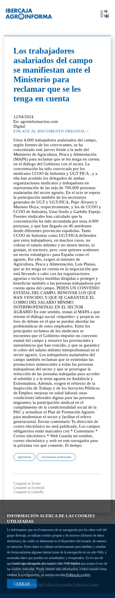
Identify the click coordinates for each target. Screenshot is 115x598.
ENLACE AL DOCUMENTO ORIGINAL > (51, 131)
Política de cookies (78, 575)
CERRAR (22, 584)
